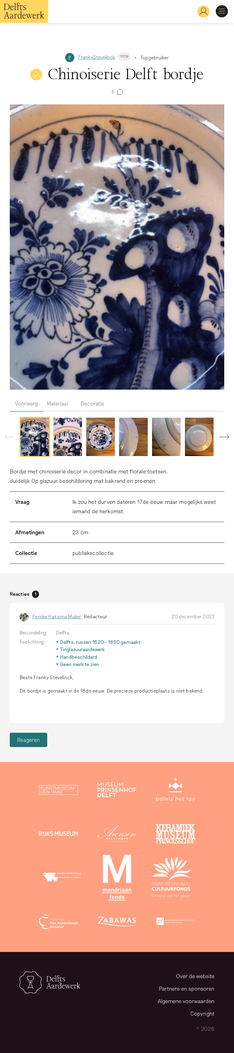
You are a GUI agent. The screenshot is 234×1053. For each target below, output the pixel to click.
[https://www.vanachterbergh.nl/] (58, 923)
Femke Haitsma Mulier (56, 616)
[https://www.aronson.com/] (117, 835)
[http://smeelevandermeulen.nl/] (63, 879)
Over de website (195, 976)
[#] (201, 11)
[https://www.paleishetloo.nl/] (175, 791)
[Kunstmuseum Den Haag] (58, 791)
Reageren (28, 739)
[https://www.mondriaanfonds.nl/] (117, 879)
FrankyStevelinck (103, 57)
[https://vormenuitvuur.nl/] (175, 923)
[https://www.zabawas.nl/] (117, 923)
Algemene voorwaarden (186, 1001)
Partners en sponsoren (186, 988)
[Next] (221, 438)
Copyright (202, 1013)
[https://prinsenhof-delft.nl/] (117, 791)
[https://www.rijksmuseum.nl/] (58, 835)
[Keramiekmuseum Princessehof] (175, 835)
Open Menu (222, 11)
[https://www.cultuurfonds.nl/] (171, 879)
